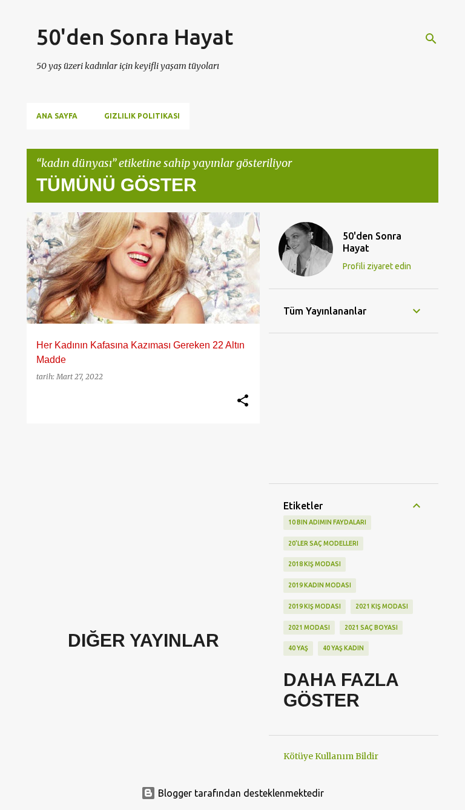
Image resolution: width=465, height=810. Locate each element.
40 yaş (298, 648)
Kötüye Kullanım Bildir (330, 756)
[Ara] (431, 38)
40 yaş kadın (343, 648)
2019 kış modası (314, 606)
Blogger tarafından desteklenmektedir (240, 793)
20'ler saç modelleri (323, 543)
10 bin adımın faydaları (327, 522)
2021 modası (309, 627)
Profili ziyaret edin (377, 266)
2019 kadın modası (319, 585)
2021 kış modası (381, 606)
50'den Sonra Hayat (134, 36)
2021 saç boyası (371, 627)
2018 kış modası (314, 563)
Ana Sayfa (57, 116)
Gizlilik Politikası (142, 116)
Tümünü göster (116, 185)
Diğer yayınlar (143, 640)
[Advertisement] (139, 517)
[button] (243, 401)
